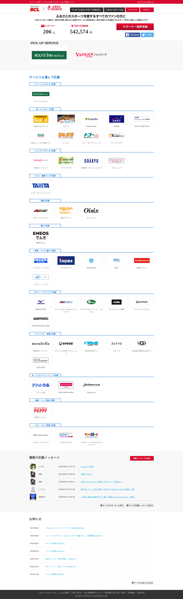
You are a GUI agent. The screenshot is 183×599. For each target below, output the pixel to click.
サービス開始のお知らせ (55, 574)
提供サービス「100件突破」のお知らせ (60, 559)
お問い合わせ (76, 593)
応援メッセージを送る (142, 458)
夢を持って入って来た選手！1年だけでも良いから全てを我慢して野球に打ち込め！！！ (115, 489)
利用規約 (131, 593)
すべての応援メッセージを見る (141, 505)
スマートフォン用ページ (145, 2)
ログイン (146, 10)
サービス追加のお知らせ (55, 543)
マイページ (132, 10)
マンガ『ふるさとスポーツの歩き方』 (86, 10)
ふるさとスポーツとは (114, 10)
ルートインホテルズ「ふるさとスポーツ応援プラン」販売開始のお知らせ (74, 536)
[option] (50, 55)
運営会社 (141, 593)
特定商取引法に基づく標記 (115, 593)
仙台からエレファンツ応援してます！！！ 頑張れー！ (102, 482)
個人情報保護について (93, 593)
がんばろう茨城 (87, 467)
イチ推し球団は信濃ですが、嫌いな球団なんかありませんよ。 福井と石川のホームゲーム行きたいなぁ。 (122, 497)
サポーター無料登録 (135, 26)
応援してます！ (87, 474)
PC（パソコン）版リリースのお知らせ (60, 567)
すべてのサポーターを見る (112, 505)
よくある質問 (63, 593)
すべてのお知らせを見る (143, 583)
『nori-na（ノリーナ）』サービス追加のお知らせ (64, 528)
